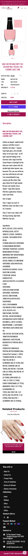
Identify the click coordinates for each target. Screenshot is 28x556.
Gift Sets (7, 507)
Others (6, 510)
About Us (7, 471)
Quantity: (4, 94)
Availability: (4, 87)
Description (7, 123)
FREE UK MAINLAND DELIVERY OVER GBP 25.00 (13, 1)
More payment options (13, 111)
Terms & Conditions (10, 481)
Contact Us (7, 475)
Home (5, 496)
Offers (6, 503)
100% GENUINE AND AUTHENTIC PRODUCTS (13, 4)
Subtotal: (4, 97)
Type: (2, 82)
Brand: (3, 79)
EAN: (2, 85)
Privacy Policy (8, 478)
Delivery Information (10, 488)
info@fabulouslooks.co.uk (14, 547)
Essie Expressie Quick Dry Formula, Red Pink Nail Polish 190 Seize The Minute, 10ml (13, 445)
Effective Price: (5, 76)
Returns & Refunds (10, 485)
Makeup (6, 500)
